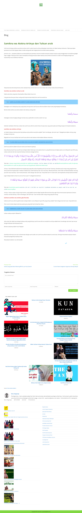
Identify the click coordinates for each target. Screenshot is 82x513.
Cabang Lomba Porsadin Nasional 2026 (11, 429)
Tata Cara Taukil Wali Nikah (9, 467)
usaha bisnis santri (46, 444)
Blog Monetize (45, 407)
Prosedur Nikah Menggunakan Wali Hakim (12, 455)
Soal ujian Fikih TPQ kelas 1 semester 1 (11, 491)
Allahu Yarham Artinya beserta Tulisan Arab (41, 344)
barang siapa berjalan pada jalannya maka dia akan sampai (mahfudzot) (66, 361)
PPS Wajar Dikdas (45, 428)
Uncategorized (45, 439)
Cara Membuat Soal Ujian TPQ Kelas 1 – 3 (12, 503)
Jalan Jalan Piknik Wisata (47, 411)
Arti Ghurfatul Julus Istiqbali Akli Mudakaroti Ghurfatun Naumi (41, 323)
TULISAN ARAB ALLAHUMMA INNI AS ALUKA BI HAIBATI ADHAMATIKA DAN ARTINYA (31, 142)
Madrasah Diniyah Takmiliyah (48, 418)
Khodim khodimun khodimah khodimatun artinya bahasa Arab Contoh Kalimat (16, 345)
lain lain (24, 400)
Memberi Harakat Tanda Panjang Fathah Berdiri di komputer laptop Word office (16, 339)
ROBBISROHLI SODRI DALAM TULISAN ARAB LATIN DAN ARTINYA (26, 208)
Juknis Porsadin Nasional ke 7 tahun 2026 (12, 441)
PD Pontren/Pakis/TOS (46, 421)
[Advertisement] (41, 19)
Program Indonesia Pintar (47, 435)
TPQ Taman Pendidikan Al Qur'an (48, 437)
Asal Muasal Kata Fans (65, 383)
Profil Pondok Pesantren (47, 432)
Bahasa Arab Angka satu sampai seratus (41, 383)
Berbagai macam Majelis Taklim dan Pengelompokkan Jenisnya (16, 417)
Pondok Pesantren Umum (47, 425)
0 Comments (31, 400)
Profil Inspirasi (45, 430)
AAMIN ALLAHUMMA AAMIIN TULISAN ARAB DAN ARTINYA (25, 102)
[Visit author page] (6, 395)
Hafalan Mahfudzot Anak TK (9, 410)
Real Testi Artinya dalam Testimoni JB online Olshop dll (16, 367)
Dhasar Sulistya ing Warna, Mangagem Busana (13, 479)
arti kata (8, 388)
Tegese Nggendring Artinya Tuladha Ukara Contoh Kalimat (16, 317)
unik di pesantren (45, 442)
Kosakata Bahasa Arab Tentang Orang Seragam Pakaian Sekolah (66, 339)
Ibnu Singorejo (15, 394)
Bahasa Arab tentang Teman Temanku (41, 300)
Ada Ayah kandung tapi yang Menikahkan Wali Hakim (14, 443)
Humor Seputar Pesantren (47, 409)
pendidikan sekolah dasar (47, 423)
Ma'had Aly (44, 416)
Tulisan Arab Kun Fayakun (66, 316)
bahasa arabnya (13, 388)
